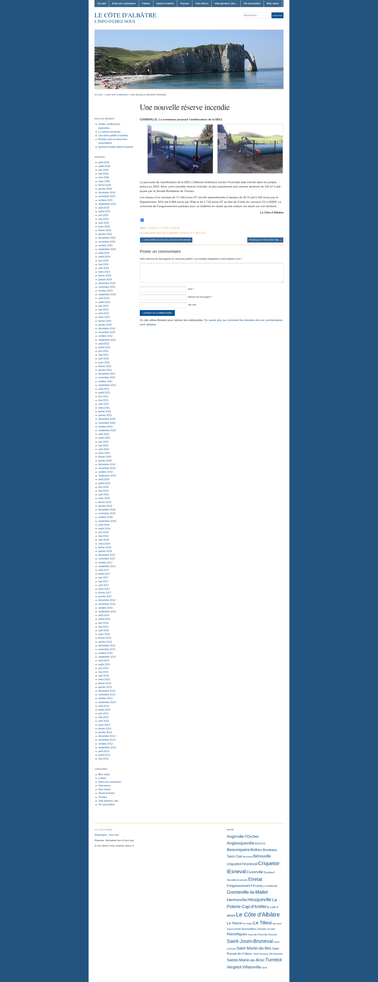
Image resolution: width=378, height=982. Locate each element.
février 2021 (104, 411)
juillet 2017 (104, 573)
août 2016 (103, 615)
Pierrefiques (237, 934)
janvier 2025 (105, 234)
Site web (192, 305)
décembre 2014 (106, 690)
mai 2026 (103, 173)
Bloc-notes (273, 3)
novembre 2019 (106, 468)
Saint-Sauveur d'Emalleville (268, 953)
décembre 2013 (106, 736)
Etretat (255, 879)
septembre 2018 (107, 521)
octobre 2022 (105, 336)
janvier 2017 (105, 596)
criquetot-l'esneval (242, 864)
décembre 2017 (106, 555)
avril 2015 (103, 675)
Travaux (184, 3)
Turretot (273, 959)
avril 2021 (103, 404)
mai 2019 (103, 490)
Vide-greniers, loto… (226, 3)
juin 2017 (103, 577)
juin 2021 (103, 396)
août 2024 (103, 253)
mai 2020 (103, 445)
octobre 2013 (105, 743)
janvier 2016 (105, 642)
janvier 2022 (105, 370)
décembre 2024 (106, 237)
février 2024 (104, 275)
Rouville (272, 934)
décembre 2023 (106, 283)
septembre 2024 (107, 249)
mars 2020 (104, 453)
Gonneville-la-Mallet (247, 892)
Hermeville (237, 899)
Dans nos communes (124, 3)
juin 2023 (103, 306)
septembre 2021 (107, 385)
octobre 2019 (105, 472)
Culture (146, 3)
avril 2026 (103, 177)
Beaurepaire (238, 849)
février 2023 (104, 321)
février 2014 (104, 728)
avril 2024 (103, 268)
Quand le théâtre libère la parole (115, 147)
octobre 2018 (105, 517)
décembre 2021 (106, 373)
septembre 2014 (107, 702)
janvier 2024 (105, 279)
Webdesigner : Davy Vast (106, 835)
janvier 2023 (105, 324)
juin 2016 (103, 623)
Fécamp (256, 885)
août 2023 (103, 298)
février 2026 (104, 185)
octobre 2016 (105, 607)
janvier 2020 (105, 460)
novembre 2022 (106, 332)
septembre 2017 (107, 566)
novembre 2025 (106, 196)
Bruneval (248, 857)
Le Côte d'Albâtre (125, 15)
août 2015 (103, 660)
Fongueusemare (238, 886)
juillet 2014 (104, 709)
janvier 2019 (105, 506)
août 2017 (103, 570)
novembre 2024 (106, 241)
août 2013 (103, 751)
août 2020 (103, 434)
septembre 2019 (107, 475)
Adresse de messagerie (200, 297)
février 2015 (104, 683)
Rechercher (277, 15)
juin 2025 (103, 215)
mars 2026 (104, 181)
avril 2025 (103, 223)
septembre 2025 (107, 204)
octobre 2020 (105, 426)
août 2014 (103, 706)
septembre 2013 (107, 747)
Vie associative (252, 3)
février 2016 (104, 638)
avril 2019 (103, 494)
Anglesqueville (240, 843)
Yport (264, 967)
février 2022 (104, 366)
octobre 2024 (105, 245)
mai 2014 (103, 717)
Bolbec (256, 850)
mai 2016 (103, 626)
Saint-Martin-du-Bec (253, 948)
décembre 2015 (106, 645)
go (264, 886)
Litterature (277, 923)
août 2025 (103, 207)
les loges (248, 923)
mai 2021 (103, 400)
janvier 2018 (105, 551)
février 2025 (104, 230)
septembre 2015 (107, 656)
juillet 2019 (104, 483)
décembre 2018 (106, 509)
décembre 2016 (106, 600)
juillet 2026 (104, 166)
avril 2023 (103, 313)
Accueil (101, 3)
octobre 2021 (105, 381)
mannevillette (234, 929)
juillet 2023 (104, 302)
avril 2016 (103, 630)
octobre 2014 (105, 698)
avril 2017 (103, 585)
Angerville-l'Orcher (243, 836)
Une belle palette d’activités (113, 135)
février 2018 (104, 547)
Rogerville (252, 934)
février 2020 (104, 456)
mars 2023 (104, 317)
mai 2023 (103, 309)
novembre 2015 (106, 649)
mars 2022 (104, 362)
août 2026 (103, 162)
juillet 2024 (104, 256)
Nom (191, 289)
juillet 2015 (104, 664)
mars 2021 (104, 407)
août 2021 (103, 389)
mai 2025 (103, 219)
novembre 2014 (106, 694)
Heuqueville (259, 899)
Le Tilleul (262, 922)
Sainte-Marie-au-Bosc (246, 960)
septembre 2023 (107, 294)
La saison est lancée (109, 131)
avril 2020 (103, 449)
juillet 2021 (104, 392)
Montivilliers (249, 928)
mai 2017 (103, 581)
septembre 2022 (107, 340)
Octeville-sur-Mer (266, 929)
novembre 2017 (106, 558)
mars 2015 (104, 679)
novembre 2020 (106, 423)
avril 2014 (103, 721)
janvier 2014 (105, 732)
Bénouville (262, 856)
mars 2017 (104, 589)
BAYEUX (260, 843)
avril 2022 (103, 358)
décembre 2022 (106, 328)
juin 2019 (103, 487)
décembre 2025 (106, 192)
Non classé (104, 789)
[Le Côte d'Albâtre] (189, 59)
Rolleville (263, 934)
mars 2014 (104, 725)
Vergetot (234, 967)
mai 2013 (103, 758)
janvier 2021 (105, 415)
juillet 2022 (104, 347)
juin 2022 (103, 351)
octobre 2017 (105, 562)
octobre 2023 (105, 290)
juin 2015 (103, 668)
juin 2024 (103, 260)
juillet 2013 (104, 755)
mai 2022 (103, 354)
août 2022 (103, 343)
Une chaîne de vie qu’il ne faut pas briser (166, 240)
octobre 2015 (105, 653)
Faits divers (201, 3)
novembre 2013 (106, 739)
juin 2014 (103, 713)
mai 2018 (103, 536)
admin (146, 233)
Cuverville (152, 228)
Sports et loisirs (165, 3)
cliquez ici (129, 845)
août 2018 (103, 524)
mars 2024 (104, 271)
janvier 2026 (105, 188)
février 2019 (104, 502)
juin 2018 (103, 532)
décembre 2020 (106, 419)
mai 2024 (103, 264)
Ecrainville (242, 880)
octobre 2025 (105, 200)
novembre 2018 (106, 513)
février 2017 (104, 592)
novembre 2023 (106, 287)
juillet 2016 (104, 619)
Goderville (271, 885)
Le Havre (234, 923)
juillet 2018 (104, 528)
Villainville (251, 967)
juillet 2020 (104, 438)
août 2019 (103, 479)
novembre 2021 (106, 377)
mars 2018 (104, 543)
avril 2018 (103, 539)
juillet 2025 (104, 211)
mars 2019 (104, 498)
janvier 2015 (105, 687)
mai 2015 (103, 672)
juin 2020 (103, 441)
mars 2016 (104, 634)
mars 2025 (104, 226)
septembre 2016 (107, 611)
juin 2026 (103, 170)
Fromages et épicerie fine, (265, 240)
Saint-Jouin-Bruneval (250, 941)
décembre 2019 (106, 464)
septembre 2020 (107, 430)
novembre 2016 (106, 604)
